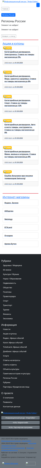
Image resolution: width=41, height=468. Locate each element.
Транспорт (7, 305)
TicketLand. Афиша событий (15, 347)
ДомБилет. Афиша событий (14, 351)
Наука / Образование (12, 278)
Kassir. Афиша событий (13, 342)
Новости (6, 329)
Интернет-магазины (16, 197)
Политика (7, 292)
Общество (7, 287)
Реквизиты (7, 402)
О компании (8, 397)
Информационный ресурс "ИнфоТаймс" (20, 418)
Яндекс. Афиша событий (13, 338)
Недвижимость (9, 283)
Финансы (7, 314)
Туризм (6, 309)
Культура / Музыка (11, 274)
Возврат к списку (8, 36)
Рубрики (6, 382)
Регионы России (10, 378)
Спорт (5, 301)
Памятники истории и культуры (16, 373)
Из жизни (7, 270)
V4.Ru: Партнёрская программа (20, 427)
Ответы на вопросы (11, 360)
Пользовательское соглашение (13, 448)
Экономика (8, 318)
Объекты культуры (11, 369)
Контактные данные (11, 406)
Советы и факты (10, 364)
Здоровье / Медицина (12, 265)
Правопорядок (9, 296)
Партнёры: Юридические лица (16, 387)
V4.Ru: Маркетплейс (20, 422)
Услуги (6, 356)
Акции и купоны (13, 43)
